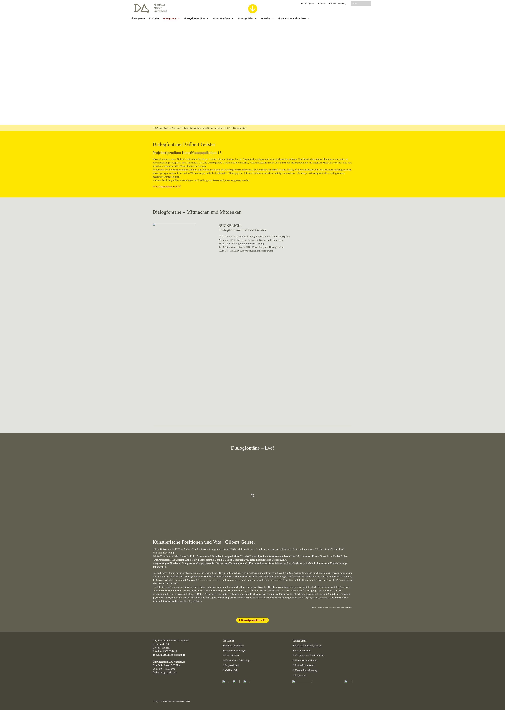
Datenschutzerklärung (306, 670)
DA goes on (139, 18)
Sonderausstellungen (235, 650)
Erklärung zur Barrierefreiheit (310, 655)
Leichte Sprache (308, 3)
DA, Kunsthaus (222, 18)
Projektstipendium (196, 18)
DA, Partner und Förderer (293, 18)
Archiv (267, 18)
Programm (171, 18)
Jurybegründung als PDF (168, 186)
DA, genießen (246, 18)
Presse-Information (304, 665)
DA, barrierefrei (303, 650)
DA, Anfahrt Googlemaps (308, 645)
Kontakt (322, 3)
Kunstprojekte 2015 (254, 620)
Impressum (300, 675)
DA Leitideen (232, 655)
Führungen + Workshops (238, 660)
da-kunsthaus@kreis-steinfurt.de (169, 654)
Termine (155, 18)
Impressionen (232, 665)
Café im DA (231, 670)
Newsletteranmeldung (338, 3)
